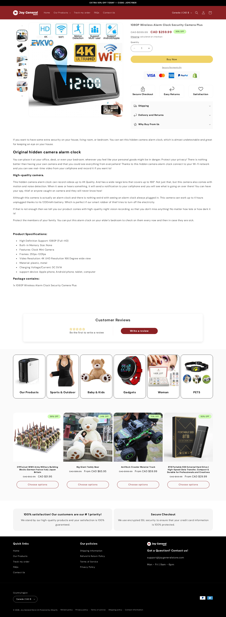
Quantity (135, 42)
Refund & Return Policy (92, 556)
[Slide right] (22, 96)
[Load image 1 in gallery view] (22, 35)
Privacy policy (81, 610)
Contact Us (19, 572)
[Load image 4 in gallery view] (22, 73)
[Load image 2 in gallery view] (22, 48)
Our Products (29, 392)
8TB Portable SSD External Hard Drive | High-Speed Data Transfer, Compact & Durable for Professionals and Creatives (188, 470)
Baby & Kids (96, 392)
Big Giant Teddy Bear (88, 467)
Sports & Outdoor (62, 392)
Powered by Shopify (49, 610)
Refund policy (67, 610)
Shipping (135, 37)
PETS (196, 392)
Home (16, 550)
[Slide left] (22, 25)
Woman (163, 392)
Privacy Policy (87, 567)
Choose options (37, 484)
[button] (62, 12)
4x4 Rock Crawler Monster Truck (138, 467)
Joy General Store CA (30, 610)
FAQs (15, 567)
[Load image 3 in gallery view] (22, 60)
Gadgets (129, 392)
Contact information (134, 610)
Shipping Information (91, 550)
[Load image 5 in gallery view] (22, 86)
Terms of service (98, 610)
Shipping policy (115, 610)
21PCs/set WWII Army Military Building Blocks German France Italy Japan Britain (37, 470)
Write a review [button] (139, 330)
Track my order (21, 561)
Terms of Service (89, 561)
